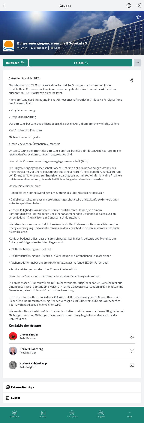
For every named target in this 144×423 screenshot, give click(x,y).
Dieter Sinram (29, 334)
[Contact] (132, 336)
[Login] (138, 5)
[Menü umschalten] (137, 62)
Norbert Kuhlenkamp (33, 363)
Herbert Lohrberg (31, 349)
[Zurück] (4, 5)
